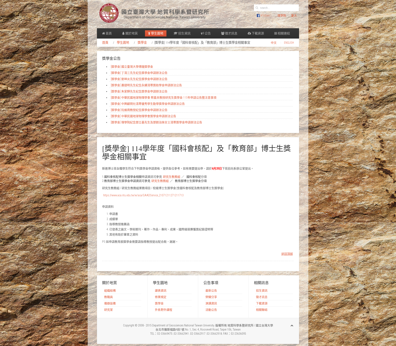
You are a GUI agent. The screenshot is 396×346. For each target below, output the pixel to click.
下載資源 (257, 33)
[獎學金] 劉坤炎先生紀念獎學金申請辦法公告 (139, 79)
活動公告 (211, 309)
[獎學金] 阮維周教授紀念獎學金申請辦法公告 (139, 110)
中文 (274, 42)
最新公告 (211, 290)
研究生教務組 (171, 176)
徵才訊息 (230, 33)
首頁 (108, 33)
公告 (207, 33)
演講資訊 (211, 303)
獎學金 (142, 43)
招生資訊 (184, 33)
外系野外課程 (163, 309)
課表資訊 (160, 290)
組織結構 (110, 290)
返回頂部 (287, 253)
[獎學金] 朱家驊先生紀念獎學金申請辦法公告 (139, 91)
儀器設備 (110, 303)
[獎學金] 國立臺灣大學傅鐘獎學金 (132, 66)
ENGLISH (289, 42)
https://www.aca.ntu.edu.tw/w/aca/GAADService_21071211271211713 (143, 195)
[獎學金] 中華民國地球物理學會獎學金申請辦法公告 (143, 116)
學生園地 (156, 33)
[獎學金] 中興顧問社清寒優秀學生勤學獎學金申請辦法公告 (148, 103)
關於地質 (131, 33)
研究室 (108, 309)
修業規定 (160, 297)
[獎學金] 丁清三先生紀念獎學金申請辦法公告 (139, 72)
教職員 (108, 297)
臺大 (294, 15)
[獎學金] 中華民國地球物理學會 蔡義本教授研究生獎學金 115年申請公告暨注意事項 (163, 97)
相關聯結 (262, 309)
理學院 (281, 15)
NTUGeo (265, 15)
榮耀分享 (211, 297)
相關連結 (283, 33)
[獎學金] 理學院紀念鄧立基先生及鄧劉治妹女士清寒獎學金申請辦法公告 (156, 122)
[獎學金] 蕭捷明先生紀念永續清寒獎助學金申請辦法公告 (146, 85)
